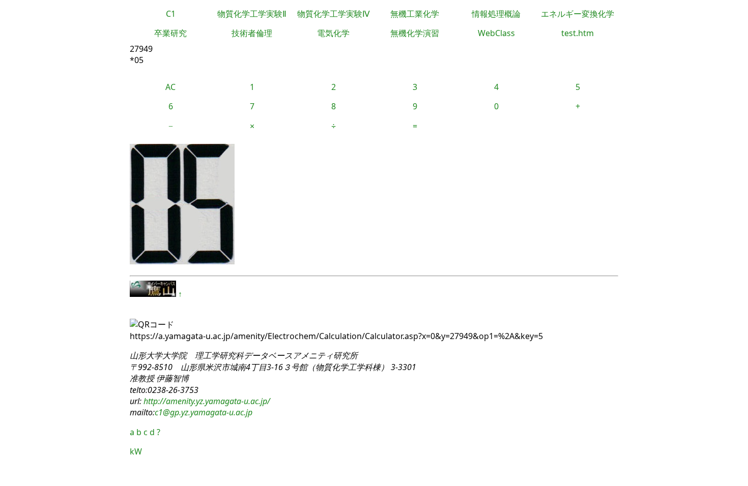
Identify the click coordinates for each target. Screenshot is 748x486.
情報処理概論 (496, 13)
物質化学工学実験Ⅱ (251, 13)
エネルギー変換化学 (577, 13)
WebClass (496, 33)
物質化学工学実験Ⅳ (333, 13)
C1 (171, 13)
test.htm (577, 33)
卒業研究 (170, 33)
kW (136, 451)
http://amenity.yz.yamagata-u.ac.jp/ (205, 401)
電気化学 (333, 33)
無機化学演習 (414, 33)
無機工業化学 (414, 13)
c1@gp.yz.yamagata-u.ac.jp (203, 412)
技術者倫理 (252, 33)
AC (170, 87)
